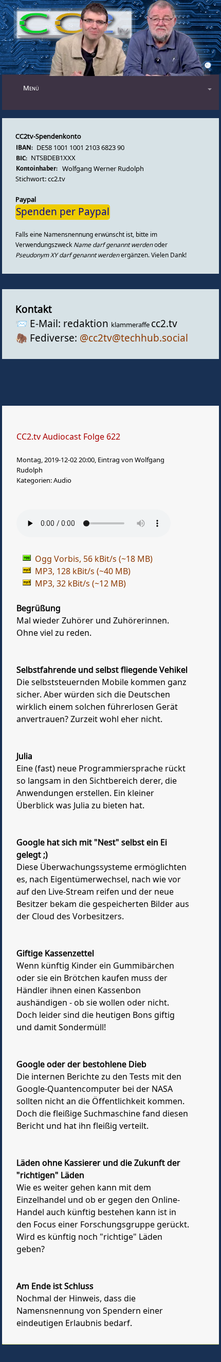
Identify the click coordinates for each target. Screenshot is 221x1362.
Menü (31, 88)
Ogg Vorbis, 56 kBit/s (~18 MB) (94, 559)
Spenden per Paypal (62, 212)
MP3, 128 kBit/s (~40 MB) (83, 571)
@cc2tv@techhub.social (134, 338)
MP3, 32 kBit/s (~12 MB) (80, 584)
